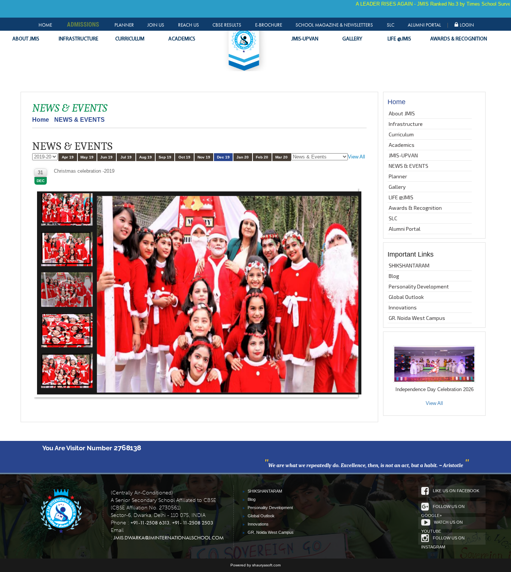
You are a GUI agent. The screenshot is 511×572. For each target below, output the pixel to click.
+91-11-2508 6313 (150, 522)
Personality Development (419, 286)
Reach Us (188, 25)
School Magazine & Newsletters (334, 25)
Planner (124, 25)
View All (356, 157)
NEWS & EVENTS (408, 166)
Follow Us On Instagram (443, 540)
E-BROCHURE (268, 25)
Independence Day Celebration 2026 (434, 389)
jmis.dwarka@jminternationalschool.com (169, 537)
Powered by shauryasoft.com (255, 565)
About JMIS (25, 39)
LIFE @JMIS (399, 39)
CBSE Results (226, 25)
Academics (181, 39)
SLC (390, 25)
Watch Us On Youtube (442, 524)
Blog (394, 276)
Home (45, 25)
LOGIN (467, 25)
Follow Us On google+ (443, 508)
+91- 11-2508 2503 (192, 522)
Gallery (352, 39)
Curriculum (129, 39)
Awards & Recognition (449, 39)
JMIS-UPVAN (304, 39)
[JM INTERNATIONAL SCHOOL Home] (60, 512)
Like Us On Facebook (456, 490)
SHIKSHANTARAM (409, 265)
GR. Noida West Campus (417, 318)
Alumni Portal (424, 25)
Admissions (83, 24)
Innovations (403, 307)
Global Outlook (406, 297)
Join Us (155, 25)
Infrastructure (78, 39)
